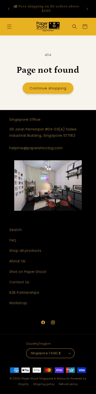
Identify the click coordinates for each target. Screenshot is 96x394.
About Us (17, 261)
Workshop (18, 303)
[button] (9, 27)
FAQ (12, 240)
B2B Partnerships (24, 292)
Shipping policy (44, 384)
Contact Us (19, 282)
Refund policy (68, 384)
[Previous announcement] (8, 9)
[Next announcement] (87, 9)
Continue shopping (48, 88)
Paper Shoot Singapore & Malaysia (46, 378)
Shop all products (25, 250)
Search (15, 229)
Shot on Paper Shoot (27, 271)
